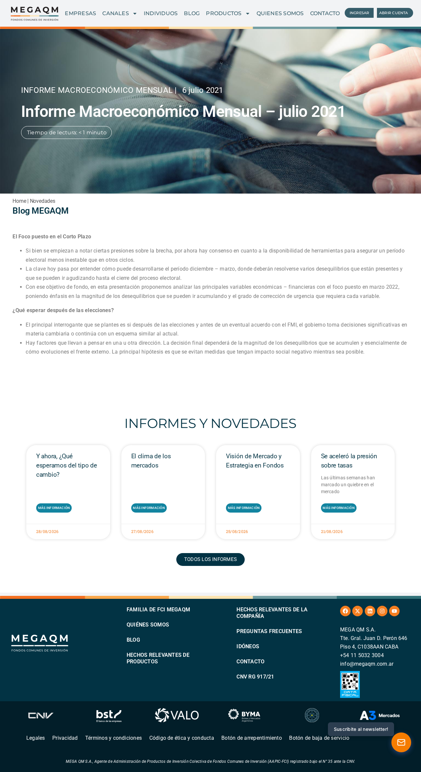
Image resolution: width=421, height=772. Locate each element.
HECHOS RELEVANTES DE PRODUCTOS (158, 658)
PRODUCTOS (223, 13)
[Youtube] (394, 611)
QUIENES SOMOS (280, 13)
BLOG (192, 13)
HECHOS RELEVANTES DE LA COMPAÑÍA (272, 612)
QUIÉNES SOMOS (148, 625)
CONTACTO (325, 13)
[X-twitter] (357, 611)
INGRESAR (359, 13)
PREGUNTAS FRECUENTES (269, 631)
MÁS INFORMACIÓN (54, 508)
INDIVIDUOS (161, 13)
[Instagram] (382, 611)
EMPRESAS (80, 13)
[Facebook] (345, 611)
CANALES (115, 13)
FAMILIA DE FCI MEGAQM (158, 609)
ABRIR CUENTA (393, 13)
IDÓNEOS (247, 646)
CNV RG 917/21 (255, 677)
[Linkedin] (370, 611)
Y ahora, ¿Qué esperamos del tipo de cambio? (66, 465)
